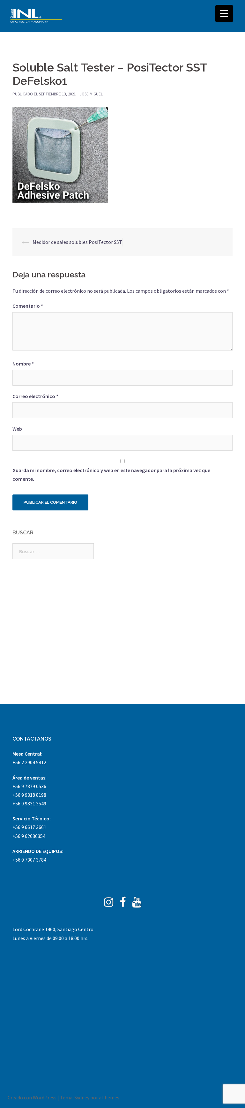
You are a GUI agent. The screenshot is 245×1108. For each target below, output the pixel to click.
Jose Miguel (91, 94)
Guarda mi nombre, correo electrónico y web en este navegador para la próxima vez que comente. (111, 474)
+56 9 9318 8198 (29, 795)
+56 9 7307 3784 (29, 859)
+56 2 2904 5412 (29, 762)
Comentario (27, 306)
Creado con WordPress (32, 1097)
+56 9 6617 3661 (29, 827)
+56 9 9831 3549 (29, 803)
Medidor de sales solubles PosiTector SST (77, 242)
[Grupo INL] (36, 16)
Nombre (23, 363)
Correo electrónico (35, 396)
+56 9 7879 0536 (29, 786)
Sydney (81, 1097)
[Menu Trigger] (224, 13)
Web (17, 429)
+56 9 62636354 (28, 836)
